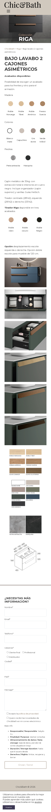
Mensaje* (9, 690)
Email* (7, 619)
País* (7, 677)
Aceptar (9, 807)
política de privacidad (28, 714)
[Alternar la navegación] (8, 11)
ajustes (38, 802)
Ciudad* (8, 661)
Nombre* (9, 607)
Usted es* (9, 648)
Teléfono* (9, 633)
